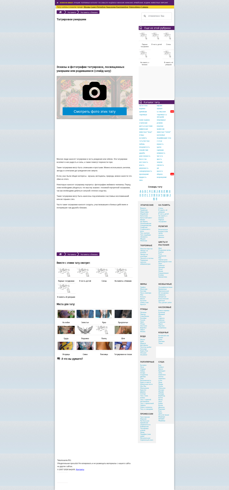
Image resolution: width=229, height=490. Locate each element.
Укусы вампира (145, 293)
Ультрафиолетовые (165, 287)
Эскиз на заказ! (66, 3)
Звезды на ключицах (144, 255)
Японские (143, 240)
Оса (159, 316)
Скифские (143, 227)
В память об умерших (66, 297)
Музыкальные (145, 438)
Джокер (143, 376)
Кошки (160, 337)
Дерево (143, 392)
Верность (160, 144)
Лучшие (77, 3)
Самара (144, 6)
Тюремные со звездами (162, 116)
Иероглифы (144, 212)
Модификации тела (164, 138)
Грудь (66, 338)
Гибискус (161, 265)
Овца (160, 382)
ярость (159, 159)
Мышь (160, 399)
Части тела (143, 105)
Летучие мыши (163, 415)
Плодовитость (144, 147)
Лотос (160, 269)
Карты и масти (145, 382)
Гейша (142, 371)
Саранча (161, 318)
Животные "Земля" (164, 132)
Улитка (160, 376)
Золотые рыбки (145, 347)
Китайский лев (163, 335)
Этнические (143, 123)
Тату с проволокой (147, 403)
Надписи (113, 3)
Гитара (142, 373)
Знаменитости (145, 424)
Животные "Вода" (145, 132)
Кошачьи (160, 126)
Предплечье (123, 322)
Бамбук (161, 252)
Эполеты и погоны (146, 258)
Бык (159, 365)
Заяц (160, 373)
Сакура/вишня (163, 273)
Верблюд (161, 395)
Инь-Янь (143, 386)
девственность (144, 156)
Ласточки (143, 326)
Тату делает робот (165, 302)
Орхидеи (161, 267)
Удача (159, 147)
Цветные (161, 300)
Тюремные (85, 3)
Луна (142, 367)
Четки (160, 233)
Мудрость (142, 177)
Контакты (80, 469)
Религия (160, 123)
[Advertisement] (95, 45)
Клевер (161, 275)
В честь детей (85, 281)
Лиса (160, 401)
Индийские (144, 214)
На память (72, 12)
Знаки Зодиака (144, 120)
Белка (160, 397)
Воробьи (143, 327)
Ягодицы (66, 354)
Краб (142, 341)
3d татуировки (163, 293)
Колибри (143, 318)
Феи (141, 295)
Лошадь (161, 394)
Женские (121, 3)
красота (160, 171)
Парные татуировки (66, 281)
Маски (142, 298)
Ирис (160, 248)
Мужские (129, 3)
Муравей (161, 314)
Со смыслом (161, 112)
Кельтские (144, 216)
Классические (163, 298)
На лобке (66, 322)
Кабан (160, 403)
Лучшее (159, 108)
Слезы (104, 281)
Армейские (138, 3)
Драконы (161, 407)
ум (158, 168)
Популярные (161, 120)
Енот (160, 411)
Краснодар (111, 6)
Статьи (159, 141)
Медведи (161, 417)
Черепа (143, 405)
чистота (160, 156)
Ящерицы (161, 420)
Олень (160, 386)
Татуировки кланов (144, 429)
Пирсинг (164, 3)
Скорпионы (162, 327)
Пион (160, 263)
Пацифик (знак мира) (145, 435)
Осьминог (143, 354)
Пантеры (161, 341)
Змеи (160, 413)
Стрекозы (161, 322)
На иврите (144, 221)
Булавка (143, 365)
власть (141, 165)
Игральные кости (146, 384)
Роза (160, 254)
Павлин (143, 314)
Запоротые (162, 297)
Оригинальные (163, 291)
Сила (141, 180)
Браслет (143, 390)
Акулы (142, 339)
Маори (142, 219)
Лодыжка (85, 338)
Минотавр (143, 289)
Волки (160, 405)
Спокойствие (143, 150)
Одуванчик (162, 256)
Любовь (142, 144)
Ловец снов (144, 302)
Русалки (143, 300)
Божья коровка (163, 310)
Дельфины (144, 345)
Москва (87, 6)
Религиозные (163, 229)
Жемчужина (144, 388)
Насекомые (161, 135)
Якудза (142, 239)
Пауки (160, 324)
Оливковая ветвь (164, 250)
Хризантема (162, 277)
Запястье (85, 322)
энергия (159, 162)
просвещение (144, 174)
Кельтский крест (146, 217)
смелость (160, 165)
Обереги (159, 174)
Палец (104, 338)
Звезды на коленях (144, 251)
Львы (160, 339)
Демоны (161, 237)
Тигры (160, 343)
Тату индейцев (145, 235)
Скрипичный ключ (146, 440)
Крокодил (161, 371)
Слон (160, 380)
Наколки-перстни (146, 248)
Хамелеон (162, 374)
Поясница (104, 354)
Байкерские (144, 426)
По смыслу (103, 3)
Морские (143, 419)
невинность (161, 153)
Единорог (161, 409)
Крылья (143, 304)
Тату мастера (144, 141)
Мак (159, 258)
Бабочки (161, 320)
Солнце (143, 394)
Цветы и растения (145, 126)
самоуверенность (145, 171)
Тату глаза (144, 395)
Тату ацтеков (145, 233)
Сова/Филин (144, 316)
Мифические (143, 129)
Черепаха (161, 378)
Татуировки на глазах (123, 354)
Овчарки (161, 418)
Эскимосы (144, 237)
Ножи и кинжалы (146, 407)
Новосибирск (135, 6)
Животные (155, 3)
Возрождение (162, 177)
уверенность (143, 168)
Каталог (94, 3)
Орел (142, 322)
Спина (85, 354)
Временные (162, 289)
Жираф (161, 392)
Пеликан (143, 312)
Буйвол (161, 367)
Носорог (161, 390)
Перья (142, 329)
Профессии (160, 129)
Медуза (143, 343)
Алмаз (142, 397)
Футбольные (144, 421)
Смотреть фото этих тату (95, 111)
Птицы (141, 135)
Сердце (143, 369)
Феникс (143, 331)
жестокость (143, 162)
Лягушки (143, 353)
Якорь (142, 432)
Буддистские (163, 231)
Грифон (143, 287)
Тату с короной (145, 399)
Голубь (142, 320)
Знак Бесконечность (145, 379)
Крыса (160, 369)
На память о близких (89, 12)
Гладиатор (144, 374)
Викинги (143, 208)
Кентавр (143, 291)
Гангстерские (145, 417)
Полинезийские (145, 223)
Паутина (161, 326)
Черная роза (162, 259)
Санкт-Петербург (98, 6)
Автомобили (144, 401)
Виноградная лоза (165, 261)
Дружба (142, 153)
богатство (143, 159)
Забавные (161, 295)
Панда (160, 384)
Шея (123, 338)
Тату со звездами (146, 409)
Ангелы (161, 235)
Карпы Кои (144, 351)
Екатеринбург (122, 6)
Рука (104, 322)
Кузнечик (161, 312)
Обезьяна (161, 388)
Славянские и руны (145, 230)
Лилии (160, 271)
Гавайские (144, 210)
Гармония (160, 150)
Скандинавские (145, 225)
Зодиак (147, 3)
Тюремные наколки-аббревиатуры (145, 262)
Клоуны (143, 297)
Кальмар (143, 349)
